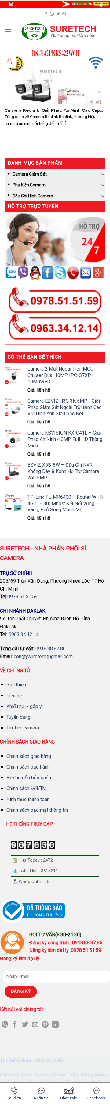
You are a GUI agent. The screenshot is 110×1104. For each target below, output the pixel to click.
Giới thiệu (16, 685)
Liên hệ (14, 696)
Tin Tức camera (22, 728)
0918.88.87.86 (50, 648)
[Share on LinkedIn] (55, 1025)
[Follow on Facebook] (46, 14)
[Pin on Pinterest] (45, 1025)
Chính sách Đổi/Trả (26, 788)
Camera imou (15, 1074)
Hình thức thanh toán (28, 799)
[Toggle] (103, 174)
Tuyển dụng (18, 717)
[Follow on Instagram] (52, 14)
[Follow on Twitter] (58, 14)
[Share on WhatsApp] (5, 1025)
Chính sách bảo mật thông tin (37, 810)
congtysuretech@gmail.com (43, 656)
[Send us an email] (64, 14)
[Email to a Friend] (35, 1025)
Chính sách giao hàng (28, 756)
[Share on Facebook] (15, 1025)
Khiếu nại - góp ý (24, 706)
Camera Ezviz (50, 1074)
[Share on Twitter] (25, 1025)
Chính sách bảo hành (28, 767)
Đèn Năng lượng (89, 1074)
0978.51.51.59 (22, 596)
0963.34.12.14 (24, 634)
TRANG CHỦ (49, 1060)
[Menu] (8, 31)
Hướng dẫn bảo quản (28, 778)
